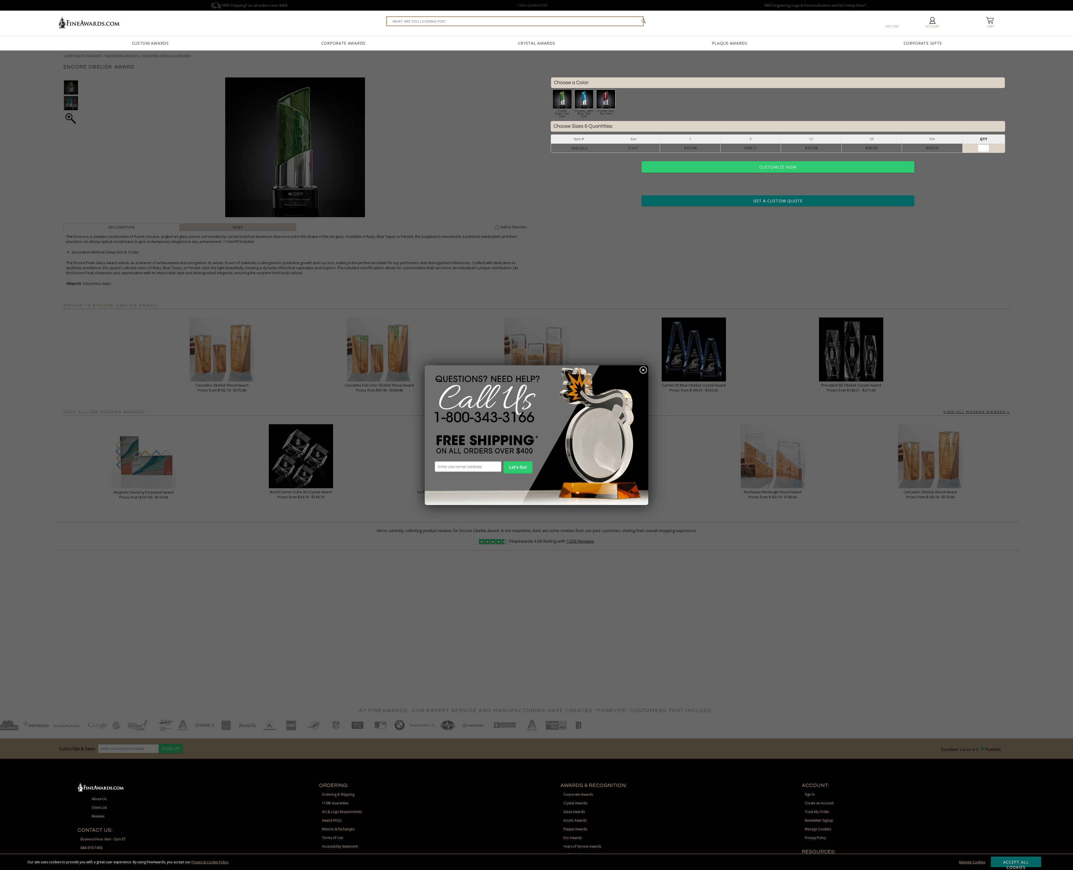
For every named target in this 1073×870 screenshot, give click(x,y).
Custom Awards (150, 43)
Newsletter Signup (819, 820)
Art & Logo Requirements (342, 811)
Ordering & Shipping (338, 794)
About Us (99, 798)
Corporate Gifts (923, 43)
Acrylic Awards (575, 820)
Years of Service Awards (582, 846)
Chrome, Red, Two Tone (605, 112)
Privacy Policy (815, 837)
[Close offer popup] (643, 370)
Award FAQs (331, 820)
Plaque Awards (729, 43)
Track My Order (817, 811)
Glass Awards (574, 811)
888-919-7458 (91, 847)
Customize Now (778, 167)
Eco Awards (572, 837)
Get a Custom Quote (778, 200)
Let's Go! (518, 467)
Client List (99, 807)
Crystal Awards (536, 43)
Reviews (98, 816)
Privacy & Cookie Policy (209, 862)
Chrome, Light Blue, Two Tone (584, 113)
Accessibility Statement (340, 846)
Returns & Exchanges (338, 829)
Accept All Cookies (1016, 863)
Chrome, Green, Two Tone (562, 113)
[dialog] (536, 435)
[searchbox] (515, 21)
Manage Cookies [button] (818, 829)
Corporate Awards (343, 43)
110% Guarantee (335, 803)
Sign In (810, 794)
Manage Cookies (972, 862)
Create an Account (819, 803)
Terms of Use (332, 837)
